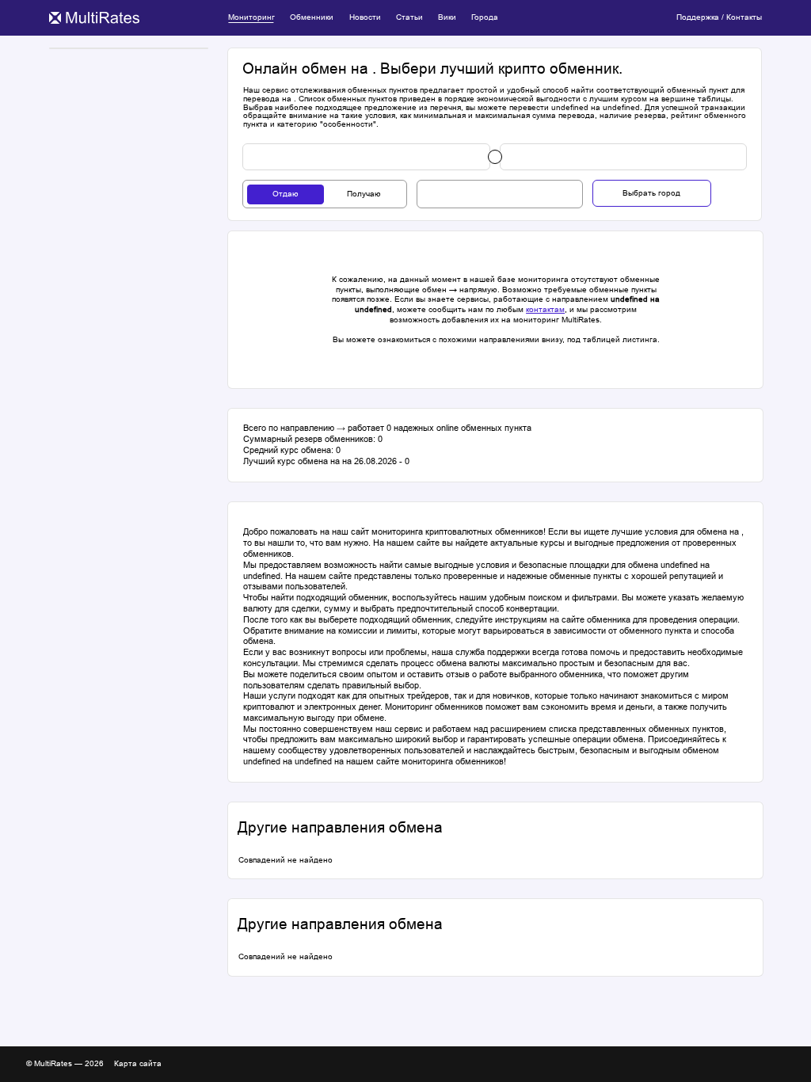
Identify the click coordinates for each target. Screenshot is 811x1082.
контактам (545, 309)
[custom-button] (366, 156)
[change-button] (495, 157)
